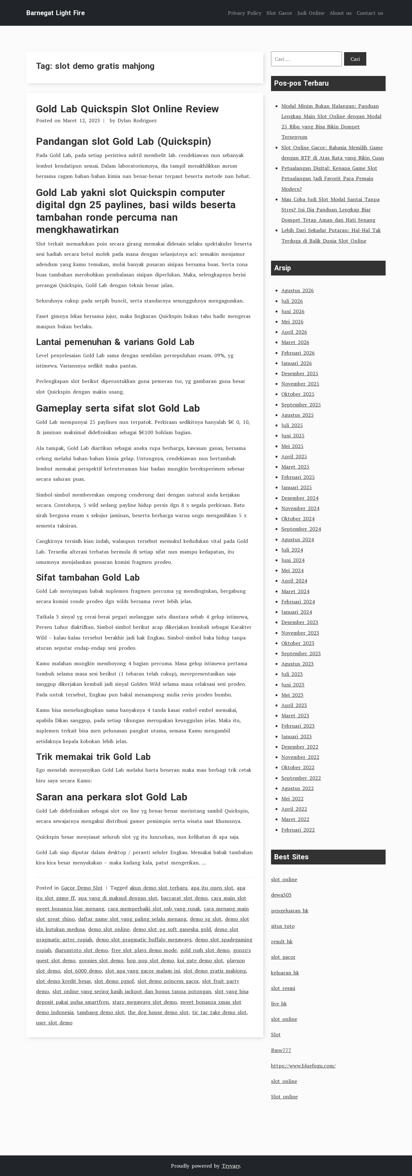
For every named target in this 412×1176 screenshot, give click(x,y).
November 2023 (300, 632)
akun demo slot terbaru (158, 887)
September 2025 (301, 404)
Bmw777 (281, 1050)
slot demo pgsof (114, 981)
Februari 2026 (298, 352)
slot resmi (283, 988)
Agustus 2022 (297, 788)
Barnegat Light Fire (55, 13)
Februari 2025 (298, 477)
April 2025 (294, 456)
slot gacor (283, 956)
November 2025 (300, 383)
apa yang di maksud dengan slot (117, 897)
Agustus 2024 (297, 539)
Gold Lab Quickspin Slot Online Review (127, 109)
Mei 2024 (292, 570)
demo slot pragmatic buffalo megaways (144, 939)
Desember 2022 (299, 746)
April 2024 (294, 580)
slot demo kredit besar (63, 981)
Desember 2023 (299, 622)
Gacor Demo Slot (82, 887)
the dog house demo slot (158, 1012)
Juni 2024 (292, 560)
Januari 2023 (296, 736)
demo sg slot (205, 918)
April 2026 (294, 331)
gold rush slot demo (204, 950)
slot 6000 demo (83, 970)
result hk (282, 941)
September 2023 (301, 653)
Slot (276, 1034)
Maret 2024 (295, 591)
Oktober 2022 (297, 767)
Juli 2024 (292, 549)
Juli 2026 (292, 300)
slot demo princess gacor (168, 981)
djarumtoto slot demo (81, 950)
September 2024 (301, 528)
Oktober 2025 (297, 393)
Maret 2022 (295, 819)
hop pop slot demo (150, 960)
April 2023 (294, 705)
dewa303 (281, 894)
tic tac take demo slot (219, 1012)
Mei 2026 (292, 321)
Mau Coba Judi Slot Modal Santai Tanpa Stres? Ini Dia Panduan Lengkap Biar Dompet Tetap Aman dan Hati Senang (330, 209)
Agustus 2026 (297, 290)
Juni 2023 (292, 684)
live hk (279, 1003)
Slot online (284, 1096)
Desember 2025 (299, 373)
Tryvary (231, 1165)
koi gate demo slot (200, 960)
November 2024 (300, 508)
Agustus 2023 (297, 663)
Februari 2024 (298, 601)
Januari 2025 (296, 487)
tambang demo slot (100, 1012)
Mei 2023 (292, 694)
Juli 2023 (292, 673)
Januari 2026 (296, 363)
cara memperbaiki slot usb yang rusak (154, 908)
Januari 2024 (296, 611)
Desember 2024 (299, 497)
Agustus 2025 (297, 414)
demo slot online (108, 929)
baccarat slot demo (184, 897)
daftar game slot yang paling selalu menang (132, 918)
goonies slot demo (101, 960)
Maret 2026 (295, 342)
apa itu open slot (212, 887)
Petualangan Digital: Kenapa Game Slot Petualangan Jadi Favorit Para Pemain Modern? (329, 178)
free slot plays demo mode (144, 950)
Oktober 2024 (297, 518)
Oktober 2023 (297, 643)
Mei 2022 (292, 798)
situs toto (283, 925)
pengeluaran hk (289, 910)
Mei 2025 (292, 446)
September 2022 (301, 777)
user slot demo (54, 1022)
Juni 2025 (292, 435)
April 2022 (294, 808)
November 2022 (300, 757)
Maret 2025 (295, 466)
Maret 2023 (295, 715)
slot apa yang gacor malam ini (142, 970)
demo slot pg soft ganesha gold (172, 929)
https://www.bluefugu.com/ (303, 1065)
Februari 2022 (298, 829)
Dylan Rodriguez (137, 120)
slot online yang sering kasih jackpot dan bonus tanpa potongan (131, 991)
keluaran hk (285, 972)
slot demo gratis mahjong (214, 970)
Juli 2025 (292, 425)
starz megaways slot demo (144, 1001)
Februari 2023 (298, 725)
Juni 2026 (292, 311)
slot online (284, 879)
